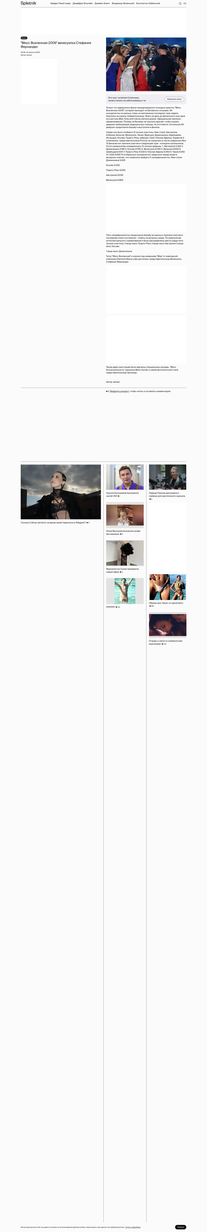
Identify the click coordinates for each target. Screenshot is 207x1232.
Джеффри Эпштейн (83, 3)
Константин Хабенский (148, 3)
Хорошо (180, 1227)
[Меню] (184, 3)
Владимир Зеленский (123, 3)
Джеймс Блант (102, 3)
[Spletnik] (28, 3)
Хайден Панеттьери (60, 3)
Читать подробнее (132, 1227)
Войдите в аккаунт (119, 391)
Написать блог (174, 99)
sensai (116, 382)
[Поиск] (180, 3)
